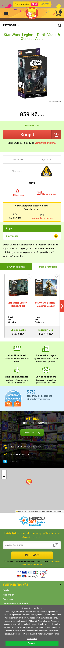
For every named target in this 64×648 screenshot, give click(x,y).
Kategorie (9, 25)
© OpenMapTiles (31, 511)
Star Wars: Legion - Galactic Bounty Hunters (45, 305)
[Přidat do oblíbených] (29, 277)
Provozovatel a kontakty (15, 603)
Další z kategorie (48, 266)
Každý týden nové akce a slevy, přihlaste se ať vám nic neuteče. (32, 535)
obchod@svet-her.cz (42, 218)
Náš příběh (8, 594)
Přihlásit (32, 555)
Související (31, 235)
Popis (9, 228)
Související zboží (16, 266)
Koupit (27, 134)
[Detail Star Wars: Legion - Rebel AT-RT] (18, 287)
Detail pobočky (32, 432)
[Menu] (6, 13)
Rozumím (32, 643)
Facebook (8, 599)
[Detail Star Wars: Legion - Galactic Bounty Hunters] (46, 287)
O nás (6, 590)
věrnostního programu (45, 143)
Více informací (53, 634)
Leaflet (21, 511)
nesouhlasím (32, 639)
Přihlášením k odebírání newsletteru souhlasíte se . (32, 562)
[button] (29, 482)
